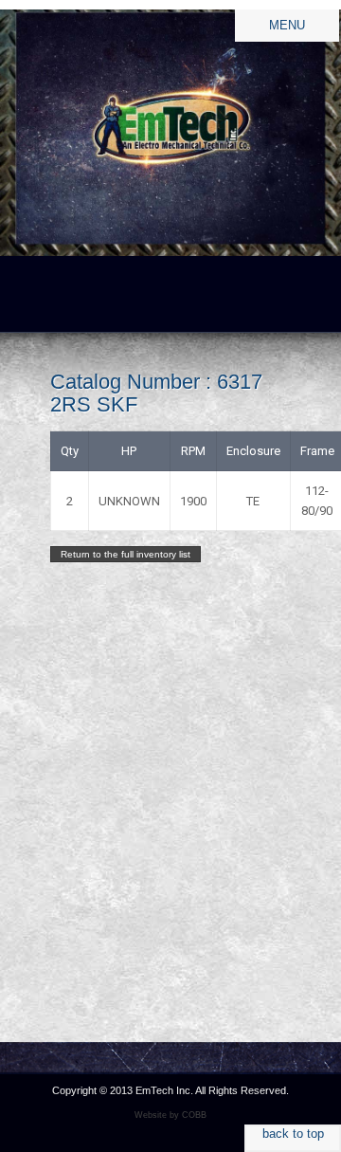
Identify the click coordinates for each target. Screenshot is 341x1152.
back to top (293, 1133)
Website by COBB (170, 1115)
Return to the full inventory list (125, 554)
